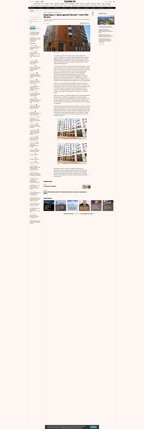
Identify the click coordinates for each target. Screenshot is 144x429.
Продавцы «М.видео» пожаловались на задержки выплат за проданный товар (35, 101)
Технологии (62, 3)
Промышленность (75, 5)
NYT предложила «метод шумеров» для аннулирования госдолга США (35, 210)
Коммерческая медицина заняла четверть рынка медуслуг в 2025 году (35, 107)
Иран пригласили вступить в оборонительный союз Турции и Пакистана (35, 199)
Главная (45, 12)
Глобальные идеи (36, 3)
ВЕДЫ (32, 5)
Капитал (65, 5)
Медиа (66, 3)
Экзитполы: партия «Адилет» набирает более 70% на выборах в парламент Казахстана (35, 168)
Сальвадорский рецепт (34, 159)
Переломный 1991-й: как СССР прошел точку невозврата (61, 9)
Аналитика (61, 5)
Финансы (51, 3)
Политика (77, 3)
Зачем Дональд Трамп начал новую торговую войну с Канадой (34, 138)
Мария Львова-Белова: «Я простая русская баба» (35, 151)
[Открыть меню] (113, 1)
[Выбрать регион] (104, 1)
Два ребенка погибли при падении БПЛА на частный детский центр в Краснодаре (35, 39)
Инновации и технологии (84, 5)
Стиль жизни (93, 3)
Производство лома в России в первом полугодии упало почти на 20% (35, 113)
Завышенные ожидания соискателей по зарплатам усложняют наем (35, 82)
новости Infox (48, 198)
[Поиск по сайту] (107, 1)
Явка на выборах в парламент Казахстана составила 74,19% (34, 216)
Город (51, 5)
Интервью (99, 3)
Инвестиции (57, 3)
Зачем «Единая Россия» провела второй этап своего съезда (34, 62)
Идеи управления (45, 5)
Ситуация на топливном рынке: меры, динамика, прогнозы (83, 9)
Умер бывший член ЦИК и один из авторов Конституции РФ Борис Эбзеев (35, 187)
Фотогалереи (108, 3)
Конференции (104, 5)
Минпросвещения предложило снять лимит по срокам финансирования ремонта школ (35, 55)
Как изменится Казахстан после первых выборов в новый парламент (35, 94)
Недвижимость (71, 3)
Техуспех (91, 5)
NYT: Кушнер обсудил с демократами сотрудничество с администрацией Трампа (35, 180)
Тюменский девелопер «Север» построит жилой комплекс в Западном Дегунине (35, 132)
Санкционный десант (34, 154)
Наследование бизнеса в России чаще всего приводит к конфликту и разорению (35, 88)
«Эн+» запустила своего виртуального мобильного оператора (35, 126)
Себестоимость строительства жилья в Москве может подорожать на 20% (35, 120)
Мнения (103, 3)
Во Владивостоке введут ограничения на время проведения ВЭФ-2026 (34, 33)
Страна (69, 5)
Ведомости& (55, 5)
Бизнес (42, 3)
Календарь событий (32, 11)
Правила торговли (37, 5)
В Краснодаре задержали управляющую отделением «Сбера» (35, 222)
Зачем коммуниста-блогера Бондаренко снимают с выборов (35, 48)
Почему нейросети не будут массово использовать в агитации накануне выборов (35, 69)
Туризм (109, 5)
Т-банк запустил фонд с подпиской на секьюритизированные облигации (34, 145)
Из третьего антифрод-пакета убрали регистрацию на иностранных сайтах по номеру (35, 76)
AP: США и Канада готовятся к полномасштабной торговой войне (35, 193)
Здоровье (96, 5)
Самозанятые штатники (34, 162)
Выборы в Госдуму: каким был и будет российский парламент (106, 9)
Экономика (47, 3)
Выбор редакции (47, 9)
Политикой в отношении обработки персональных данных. (71, 427)
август (38, 10)
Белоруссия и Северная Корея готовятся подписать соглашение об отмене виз (35, 174)
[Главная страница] (69, 2)
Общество (82, 3)
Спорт (100, 5)
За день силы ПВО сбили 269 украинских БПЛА (35, 204)
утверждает (77, 75)
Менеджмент (87, 3)
